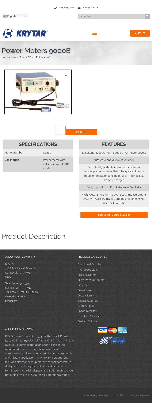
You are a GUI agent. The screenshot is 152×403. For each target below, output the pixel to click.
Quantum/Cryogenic (90, 316)
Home (4, 57)
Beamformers (86, 290)
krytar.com (11, 300)
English (11, 16)
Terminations (85, 305)
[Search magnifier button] (147, 16)
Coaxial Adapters (87, 300)
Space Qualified (87, 311)
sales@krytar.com (15, 296)
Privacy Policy (90, 395)
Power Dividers (86, 274)
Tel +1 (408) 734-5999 (17, 283)
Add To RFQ (81, 132)
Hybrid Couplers (87, 269)
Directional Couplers (90, 264)
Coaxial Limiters (87, 295)
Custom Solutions (88, 321)
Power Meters (19, 57)
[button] (94, 33)
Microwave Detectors (90, 279)
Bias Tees (83, 285)
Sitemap (103, 395)
